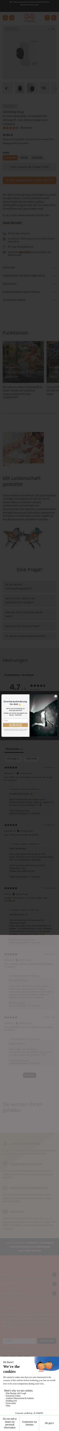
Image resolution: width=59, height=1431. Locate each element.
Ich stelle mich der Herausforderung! (15, 725)
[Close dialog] (55, 696)
